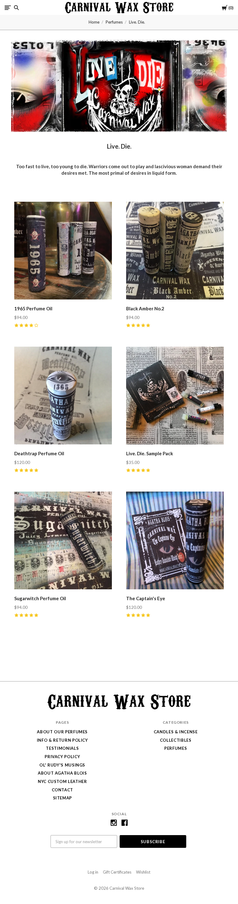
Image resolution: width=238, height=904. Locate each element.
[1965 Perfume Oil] (63, 252)
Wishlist (143, 872)
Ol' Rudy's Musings (62, 764)
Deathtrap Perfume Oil (39, 453)
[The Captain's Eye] (175, 541)
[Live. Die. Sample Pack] (175, 397)
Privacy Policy (62, 756)
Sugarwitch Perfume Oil (40, 598)
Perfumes (114, 22)
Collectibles (176, 740)
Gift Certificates (117, 872)
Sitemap (62, 797)
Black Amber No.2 (145, 308)
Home (94, 22)
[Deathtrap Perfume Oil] (63, 397)
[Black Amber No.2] (175, 252)
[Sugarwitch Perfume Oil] (63, 541)
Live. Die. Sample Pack (149, 453)
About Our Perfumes (62, 731)
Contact (62, 789)
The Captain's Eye (145, 598)
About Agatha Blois (62, 773)
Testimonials (62, 748)
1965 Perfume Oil (33, 308)
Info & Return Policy (62, 740)
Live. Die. (137, 22)
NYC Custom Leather (62, 781)
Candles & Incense (176, 731)
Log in (93, 872)
